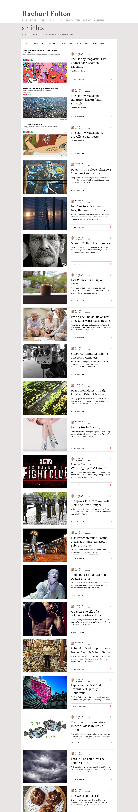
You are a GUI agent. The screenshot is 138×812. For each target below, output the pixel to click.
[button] (113, 44)
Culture (78, 43)
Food (43, 43)
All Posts (25, 43)
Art (71, 43)
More (102, 43)
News (94, 43)
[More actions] (111, 54)
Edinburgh (52, 43)
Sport (87, 43)
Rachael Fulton (46, 13)
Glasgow (63, 43)
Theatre (35, 43)
